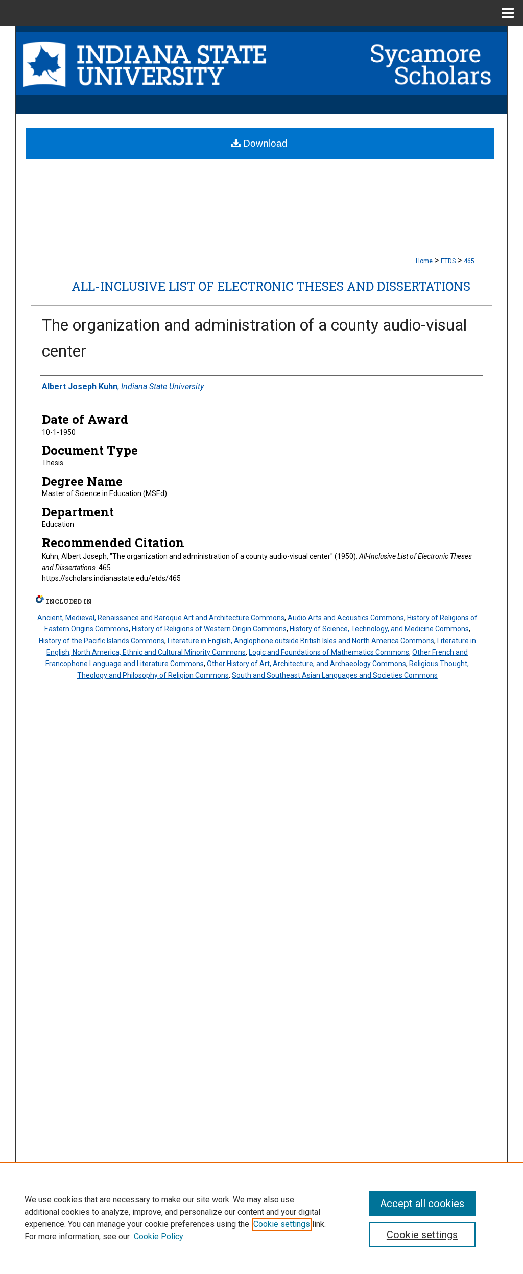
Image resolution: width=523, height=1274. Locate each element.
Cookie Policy (158, 1236)
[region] (261, 1218)
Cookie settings (281, 1224)
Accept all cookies (422, 1203)
